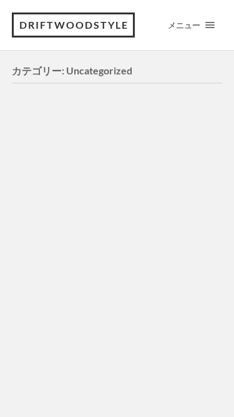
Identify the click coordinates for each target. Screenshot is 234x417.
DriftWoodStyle (74, 25)
